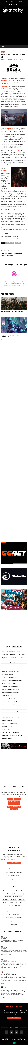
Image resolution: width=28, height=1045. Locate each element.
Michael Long (6, 59)
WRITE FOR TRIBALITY (14, 804)
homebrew (8, 896)
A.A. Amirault (5, 314)
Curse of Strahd (6, 729)
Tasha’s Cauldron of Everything (10, 677)
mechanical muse (9, 242)
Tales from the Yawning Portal (9, 723)
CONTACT (17, 799)
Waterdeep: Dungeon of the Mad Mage (12, 701)
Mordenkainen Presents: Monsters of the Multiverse (12, 658)
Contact (13, 1)
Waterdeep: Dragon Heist (8, 704)
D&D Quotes (14, 924)
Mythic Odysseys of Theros (9, 683)
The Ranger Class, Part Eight (15, 265)
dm (23, 890)
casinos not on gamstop (14, 875)
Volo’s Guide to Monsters (8, 714)
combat (18, 905)
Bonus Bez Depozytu (14, 914)
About (7, 1)
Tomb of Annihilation (7, 720)
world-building (9, 893)
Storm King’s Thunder (7, 726)
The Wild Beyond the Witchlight (10, 668)
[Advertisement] (14, 29)
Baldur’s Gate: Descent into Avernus (11, 692)
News (3, 52)
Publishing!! (14, 809)
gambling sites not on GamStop (14, 872)
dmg (5, 902)
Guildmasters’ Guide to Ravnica (10, 698)
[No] (26, 1040)
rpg (18, 890)
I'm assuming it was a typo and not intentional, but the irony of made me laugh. (13, 941)
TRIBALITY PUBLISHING (14, 862)
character (6, 899)
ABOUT (10, 799)
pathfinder (17, 242)
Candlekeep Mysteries (7, 674)
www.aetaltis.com (19, 228)
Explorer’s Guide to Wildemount (10, 686)
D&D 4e (11, 905)
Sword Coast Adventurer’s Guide (10, 717)
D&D (13, 890)
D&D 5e (6, 890)
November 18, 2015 (17, 59)
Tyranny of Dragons (7, 738)
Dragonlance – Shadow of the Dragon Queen (13, 654)
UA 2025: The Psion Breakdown (8, 938)
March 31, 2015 (14, 314)
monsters (22, 899)
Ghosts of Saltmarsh (7, 695)
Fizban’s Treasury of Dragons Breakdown (12, 662)
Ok (14, 1043)
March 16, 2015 (14, 339)
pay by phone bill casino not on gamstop (14, 911)
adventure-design (13, 902)
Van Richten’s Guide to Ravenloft (10, 671)
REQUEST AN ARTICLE (14, 801)
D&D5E (22, 902)
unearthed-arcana (18, 896)
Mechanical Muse (5, 80)
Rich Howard (5, 339)
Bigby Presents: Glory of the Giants (11, 651)
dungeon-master (19, 893)
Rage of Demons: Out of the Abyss (10, 732)
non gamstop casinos (14, 921)
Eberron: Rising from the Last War (11, 689)
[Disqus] (14, 365)
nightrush (14, 879)
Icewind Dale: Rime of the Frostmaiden (12, 680)
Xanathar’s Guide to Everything (10, 711)
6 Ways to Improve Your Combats (12, 311)
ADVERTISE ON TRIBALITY (14, 806)
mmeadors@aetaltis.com (20, 229)
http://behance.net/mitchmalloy (9, 238)
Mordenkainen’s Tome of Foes (9, 708)
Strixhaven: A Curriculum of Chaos (11, 665)
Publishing (20, 1)
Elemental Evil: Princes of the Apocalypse (12, 735)
